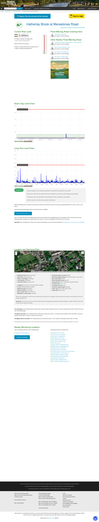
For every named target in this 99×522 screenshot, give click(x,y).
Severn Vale (63, 283)
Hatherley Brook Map (22, 337)
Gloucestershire (16, 11)
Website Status (81, 8)
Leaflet (32, 271)
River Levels (27, 8)
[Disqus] (49, 422)
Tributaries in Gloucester (60, 34)
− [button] (16, 254)
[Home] (1, 8)
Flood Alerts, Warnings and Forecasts (42, 8)
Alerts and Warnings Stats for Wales (47, 505)
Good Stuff (51, 518)
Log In (74, 8)
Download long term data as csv (23, 213)
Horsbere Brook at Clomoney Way (60, 356)
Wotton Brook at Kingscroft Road (60, 354)
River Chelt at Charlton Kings (61, 56)
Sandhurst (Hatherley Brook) (22, 333)
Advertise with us (67, 500)
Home (2, 11)
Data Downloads (67, 505)
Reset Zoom (19, 190)
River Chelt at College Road (58, 336)
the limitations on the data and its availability (73, 222)
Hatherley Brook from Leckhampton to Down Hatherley (68, 42)
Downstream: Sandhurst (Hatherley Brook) (72, 27)
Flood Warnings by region (44, 493)
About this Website (67, 495)
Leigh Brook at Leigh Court (58, 358)
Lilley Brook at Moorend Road (59, 339)
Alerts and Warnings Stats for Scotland (47, 503)
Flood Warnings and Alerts (69, 496)
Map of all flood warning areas (45, 496)
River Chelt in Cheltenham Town (62, 47)
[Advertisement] (49, 90)
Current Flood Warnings (44, 495)
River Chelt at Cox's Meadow (59, 334)
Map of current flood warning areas (46, 498)
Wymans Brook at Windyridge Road (60, 346)
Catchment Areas (18, 496)
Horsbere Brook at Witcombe (59, 348)
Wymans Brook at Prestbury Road (60, 344)
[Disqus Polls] (49, 384)
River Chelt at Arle (56, 343)
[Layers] (82, 252)
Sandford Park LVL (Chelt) (58, 333)
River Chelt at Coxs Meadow (61, 52)
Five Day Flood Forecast (20, 500)
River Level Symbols (19, 503)
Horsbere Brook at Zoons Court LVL (60, 353)
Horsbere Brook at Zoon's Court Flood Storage (63, 351)
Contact (65, 498)
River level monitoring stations (21, 493)
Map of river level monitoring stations (23, 495)
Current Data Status (43, 508)
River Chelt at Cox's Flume (58, 338)
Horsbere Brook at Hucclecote (59, 349)
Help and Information (92, 8)
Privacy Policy (66, 506)
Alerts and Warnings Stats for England (47, 501)
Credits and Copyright (68, 501)
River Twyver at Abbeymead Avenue (60, 361)
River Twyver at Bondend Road (59, 359)
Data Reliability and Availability (70, 503)
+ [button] (16, 252)
